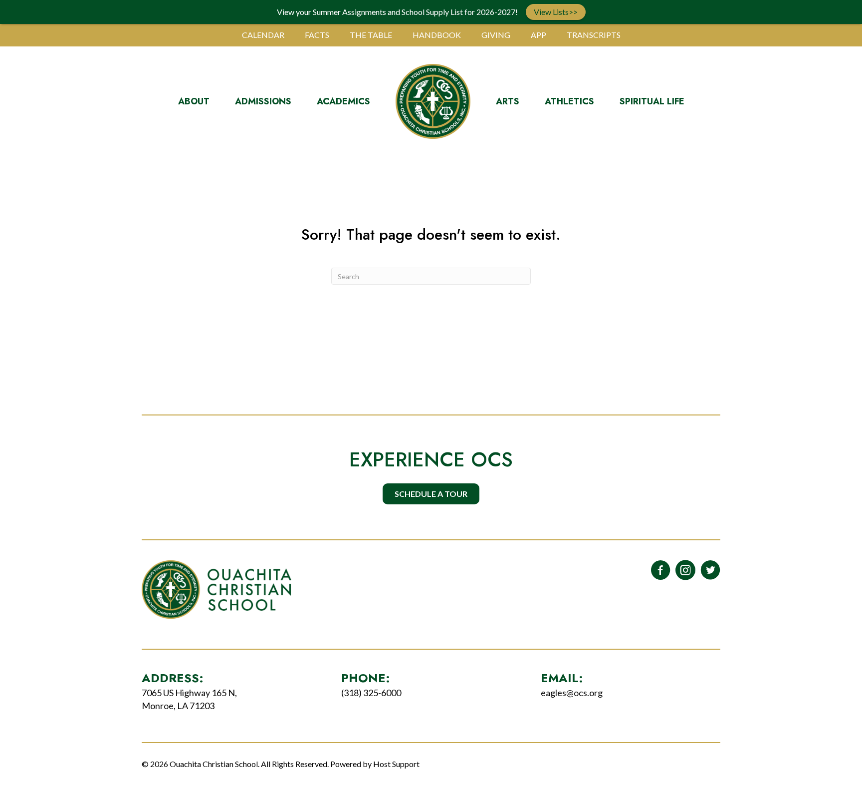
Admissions (263, 101)
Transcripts (594, 34)
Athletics (569, 101)
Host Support (396, 764)
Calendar (263, 34)
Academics (343, 101)
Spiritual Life (652, 101)
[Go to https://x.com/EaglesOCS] (710, 570)
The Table (371, 34)
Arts (507, 101)
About (194, 101)
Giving (495, 34)
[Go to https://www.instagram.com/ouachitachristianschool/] (685, 570)
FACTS (317, 34)
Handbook (437, 34)
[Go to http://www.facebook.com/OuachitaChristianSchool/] (660, 570)
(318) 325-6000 (371, 692)
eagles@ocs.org (572, 692)
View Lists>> (556, 11)
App (538, 34)
